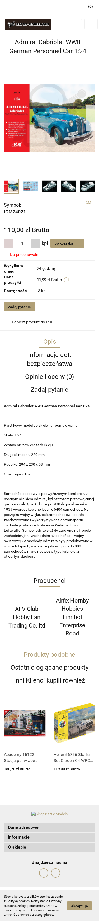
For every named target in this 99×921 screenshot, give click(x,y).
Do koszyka (64, 243)
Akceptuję (79, 906)
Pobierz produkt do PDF (32, 322)
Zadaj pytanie (19, 307)
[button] (49, 827)
